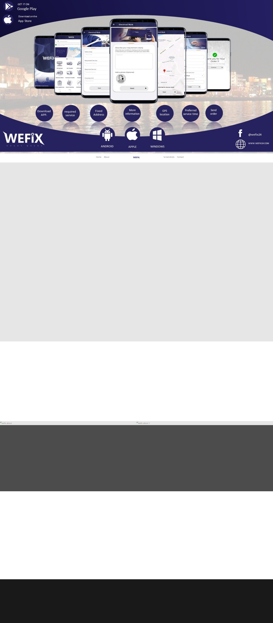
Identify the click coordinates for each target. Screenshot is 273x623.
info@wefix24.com (89, 546)
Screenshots (169, 157)
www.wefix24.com (88, 552)
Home (98, 157)
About (106, 157)
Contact (180, 157)
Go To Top (136, 599)
